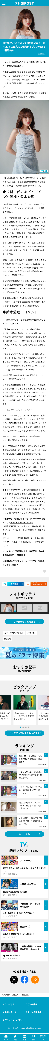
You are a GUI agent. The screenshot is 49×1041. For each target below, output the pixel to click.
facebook (24, 980)
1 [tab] (20, 727)
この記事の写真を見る (24, 621)
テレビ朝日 (9, 1004)
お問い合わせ (10, 1012)
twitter (14, 980)
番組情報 (7, 638)
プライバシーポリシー (14, 1020)
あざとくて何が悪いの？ (20, 522)
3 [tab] (26, 727)
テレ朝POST (24, 3)
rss (35, 980)
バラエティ (31, 633)
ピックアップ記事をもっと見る (24, 732)
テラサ (32, 560)
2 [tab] (23, 727)
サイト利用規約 (34, 1012)
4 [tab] (28, 727)
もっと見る (24, 834)
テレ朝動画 (32, 1004)
